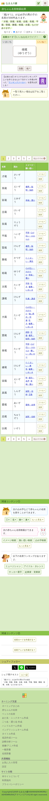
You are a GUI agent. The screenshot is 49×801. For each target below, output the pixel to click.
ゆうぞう (17, 273)
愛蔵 (4, 404)
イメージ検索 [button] (9, 540)
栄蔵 (4, 380)
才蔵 (4, 176)
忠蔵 (4, 416)
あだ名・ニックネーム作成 (15, 718)
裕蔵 (4, 273)
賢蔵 (4, 247)
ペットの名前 (8, 714)
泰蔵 (4, 350)
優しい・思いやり (30, 354)
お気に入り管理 (9, 762)
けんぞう (17, 247)
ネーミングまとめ (10, 706)
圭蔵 (4, 212)
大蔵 (4, 317)
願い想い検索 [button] (25, 540)
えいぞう (17, 188)
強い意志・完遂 (30, 317)
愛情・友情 (30, 405)
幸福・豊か (30, 200)
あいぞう (17, 404)
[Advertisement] (24, 127)
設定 (4, 766)
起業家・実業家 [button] (32, 572)
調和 (27, 332)
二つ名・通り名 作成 (12, 722)
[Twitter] (15, 667)
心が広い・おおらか (30, 236)
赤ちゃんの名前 (9, 710)
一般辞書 (6, 749)
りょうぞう (17, 224)
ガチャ (29, 32)
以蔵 (4, 428)
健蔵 (4, 367)
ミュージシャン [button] (13, 566)
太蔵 (4, 286)
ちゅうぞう (17, 416)
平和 (27, 233)
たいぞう (17, 286)
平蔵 (4, 235)
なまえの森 (11, 3)
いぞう (17, 428)
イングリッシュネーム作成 (15, 730)
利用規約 (6, 780)
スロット (40, 32)
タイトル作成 (8, 734)
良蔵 (4, 224)
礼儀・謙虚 (30, 299)
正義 (30, 394)
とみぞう (17, 200)
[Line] (21, 667)
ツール (41, 174)
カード (19, 32)
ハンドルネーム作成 (12, 726)
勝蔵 (4, 259)
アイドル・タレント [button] (33, 566)
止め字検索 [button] (40, 540)
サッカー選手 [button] (15, 572)
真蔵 (4, 392)
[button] (45, 37)
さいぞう (17, 176)
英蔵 (4, 188)
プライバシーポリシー (13, 784)
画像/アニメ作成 (10, 745)
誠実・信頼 (30, 417)
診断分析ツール (9, 741)
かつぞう (17, 259)
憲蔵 (4, 335)
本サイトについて (10, 776)
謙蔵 (4, 298)
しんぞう (17, 392)
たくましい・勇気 (29, 365)
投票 (40, 179)
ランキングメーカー (17, 82)
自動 (21, 68)
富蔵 (4, 200)
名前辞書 (6, 753)
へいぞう (17, 235)
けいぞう (17, 212)
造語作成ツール (9, 738)
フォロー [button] (32, 668)
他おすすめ (38, 158)
